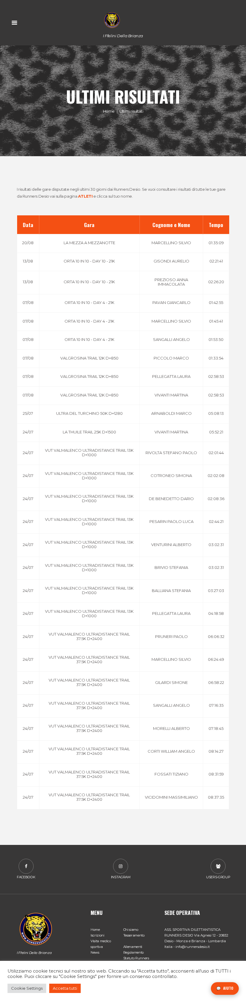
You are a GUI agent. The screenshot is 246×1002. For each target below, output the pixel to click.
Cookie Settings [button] (27, 988)
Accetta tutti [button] (65, 988)
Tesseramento (134, 935)
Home (109, 110)
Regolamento (133, 952)
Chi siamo (130, 930)
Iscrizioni (97, 935)
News (95, 952)
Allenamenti (132, 947)
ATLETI (85, 196)
